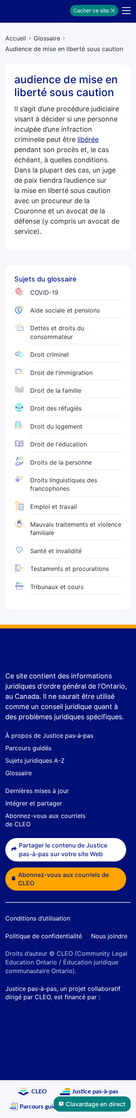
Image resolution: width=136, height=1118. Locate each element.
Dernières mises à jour (37, 791)
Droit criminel (49, 354)
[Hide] (113, 10)
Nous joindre (109, 936)
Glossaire (47, 38)
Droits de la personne (61, 462)
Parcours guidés (28, 748)
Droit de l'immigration (61, 372)
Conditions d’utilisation (37, 918)
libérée (88, 139)
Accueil (15, 38)
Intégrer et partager (33, 803)
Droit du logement (56, 426)
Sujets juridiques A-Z (35, 760)
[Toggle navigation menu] (126, 10)
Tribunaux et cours (56, 587)
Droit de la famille (55, 390)
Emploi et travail (53, 506)
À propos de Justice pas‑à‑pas (49, 735)
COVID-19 (44, 292)
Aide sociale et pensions (65, 310)
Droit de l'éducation (58, 444)
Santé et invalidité (56, 551)
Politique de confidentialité (43, 936)
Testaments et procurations (69, 568)
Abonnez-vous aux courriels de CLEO (63, 879)
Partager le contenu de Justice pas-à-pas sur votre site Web (63, 849)
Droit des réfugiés (56, 408)
